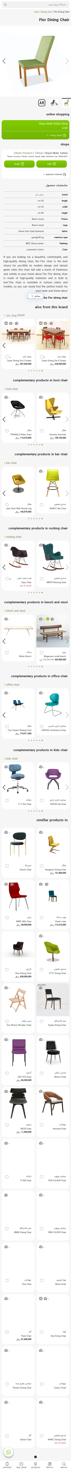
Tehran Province (23, 153)
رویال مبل (39, 194)
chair (36, 12)
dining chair (46, 12)
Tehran (39, 153)
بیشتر (37, 296)
